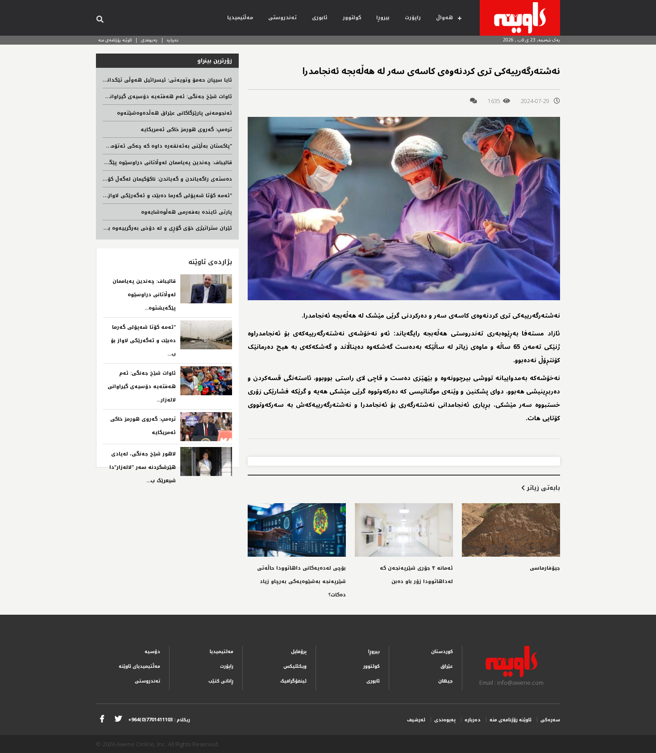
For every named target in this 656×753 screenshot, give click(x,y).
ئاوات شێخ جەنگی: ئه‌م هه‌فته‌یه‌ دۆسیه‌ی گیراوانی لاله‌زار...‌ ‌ (142, 386)
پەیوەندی (149, 40)
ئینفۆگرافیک (293, 681)
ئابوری (320, 17)
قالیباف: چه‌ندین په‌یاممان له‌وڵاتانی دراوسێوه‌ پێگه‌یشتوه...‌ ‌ (144, 295)
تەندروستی (282, 17)
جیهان (445, 681)
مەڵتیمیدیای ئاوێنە (139, 666)
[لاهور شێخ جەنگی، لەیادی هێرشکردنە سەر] (206, 461)
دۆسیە (152, 651)
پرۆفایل (299, 651)
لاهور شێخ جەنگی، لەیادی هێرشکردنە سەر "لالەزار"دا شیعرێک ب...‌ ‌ (142, 467)
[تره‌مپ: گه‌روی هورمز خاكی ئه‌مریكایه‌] (206, 426)
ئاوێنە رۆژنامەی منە (115, 40)
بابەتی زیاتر (542, 487)
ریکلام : (159, 720)
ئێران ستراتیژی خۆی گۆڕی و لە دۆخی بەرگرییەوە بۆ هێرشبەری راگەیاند (144, 228)
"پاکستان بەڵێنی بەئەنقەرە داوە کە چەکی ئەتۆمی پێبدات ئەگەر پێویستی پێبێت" (131, 146)
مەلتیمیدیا (221, 651)
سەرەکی (550, 720)
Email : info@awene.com (511, 683)
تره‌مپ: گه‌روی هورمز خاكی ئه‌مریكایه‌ (186, 129)
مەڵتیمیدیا (240, 17)
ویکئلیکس (295, 666)
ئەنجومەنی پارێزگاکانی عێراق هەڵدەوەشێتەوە (174, 113)
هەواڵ (444, 17)
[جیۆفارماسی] (511, 530)
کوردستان (442, 651)
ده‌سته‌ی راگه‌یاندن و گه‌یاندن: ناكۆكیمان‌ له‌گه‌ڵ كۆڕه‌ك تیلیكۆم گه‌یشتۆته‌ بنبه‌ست (130, 179)
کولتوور (352, 17)
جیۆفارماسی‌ (545, 568)
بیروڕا (383, 17)
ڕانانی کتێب (220, 681)
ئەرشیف (416, 720)
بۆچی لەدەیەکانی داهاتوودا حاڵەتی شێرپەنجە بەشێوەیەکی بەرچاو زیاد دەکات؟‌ (301, 581)
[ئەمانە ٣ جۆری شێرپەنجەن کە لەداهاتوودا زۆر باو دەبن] (404, 530)
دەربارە (173, 40)
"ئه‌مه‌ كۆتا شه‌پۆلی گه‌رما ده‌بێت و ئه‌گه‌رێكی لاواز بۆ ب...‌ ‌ (143, 341)
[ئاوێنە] (519, 18)
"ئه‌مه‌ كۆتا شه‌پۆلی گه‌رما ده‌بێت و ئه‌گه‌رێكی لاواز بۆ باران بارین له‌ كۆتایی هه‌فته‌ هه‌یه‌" (122, 195)
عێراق (446, 666)
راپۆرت (413, 17)
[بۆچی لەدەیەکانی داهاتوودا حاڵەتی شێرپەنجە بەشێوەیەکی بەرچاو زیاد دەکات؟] (297, 530)
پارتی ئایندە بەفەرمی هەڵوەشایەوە (186, 212)
